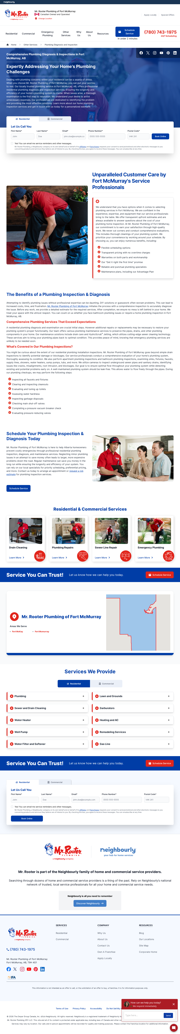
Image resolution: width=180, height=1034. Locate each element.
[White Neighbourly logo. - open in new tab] (9, 2)
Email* (65, 131)
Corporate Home (148, 951)
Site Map (143, 945)
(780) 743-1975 (22, 949)
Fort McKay (17, 631)
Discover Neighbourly (88, 903)
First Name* (16, 131)
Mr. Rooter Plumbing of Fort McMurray (67, 306)
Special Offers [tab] (167, 15)
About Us (102, 939)
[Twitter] (148, 53)
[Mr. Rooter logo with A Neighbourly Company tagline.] (27, 934)
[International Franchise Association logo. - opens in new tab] (11, 977)
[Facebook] (141, 53)
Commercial (56, 119)
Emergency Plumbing (151, 547)
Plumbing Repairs (62, 547)
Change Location (45, 18)
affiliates (82, 147)
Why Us (101, 933)
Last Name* (42, 131)
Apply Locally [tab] (150, 15)
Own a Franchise (106, 951)
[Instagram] (154, 53)
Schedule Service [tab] (130, 32)
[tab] (47, 33)
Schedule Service (18, 488)
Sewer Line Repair (106, 547)
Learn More (15, 557)
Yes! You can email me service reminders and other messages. (43, 143)
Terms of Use (62, 1008)
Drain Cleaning (18, 547)
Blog (141, 933)
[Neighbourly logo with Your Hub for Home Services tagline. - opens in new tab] (118, 851)
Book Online (160, 136)
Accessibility (96, 1008)
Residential (24, 119)
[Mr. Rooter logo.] (16, 14)
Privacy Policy (79, 1008)
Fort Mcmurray (42, 631)
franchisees (94, 147)
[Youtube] (161, 53)
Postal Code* (134, 131)
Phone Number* (95, 131)
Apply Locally (104, 958)
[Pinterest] (168, 53)
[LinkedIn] (175, 53)
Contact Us (103, 945)
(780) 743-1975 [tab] (160, 32)
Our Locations (146, 939)
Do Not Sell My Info (115, 1008)
